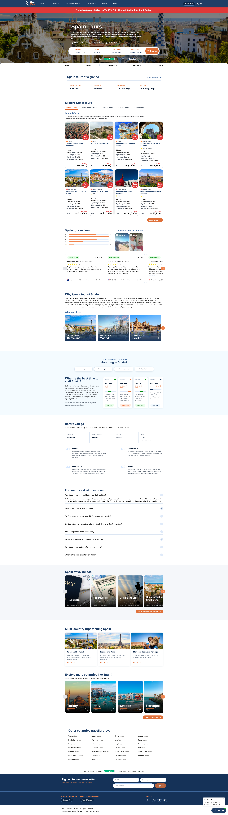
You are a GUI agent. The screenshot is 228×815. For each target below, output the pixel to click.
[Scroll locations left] (65, 328)
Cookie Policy (94, 811)
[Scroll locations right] (163, 328)
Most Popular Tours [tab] (89, 107)
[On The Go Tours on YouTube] (159, 800)
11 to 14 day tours (123, 369)
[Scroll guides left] (65, 591)
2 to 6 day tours (83, 369)
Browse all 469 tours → (154, 77)
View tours (71, 663)
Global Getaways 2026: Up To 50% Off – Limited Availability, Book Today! (114, 10)
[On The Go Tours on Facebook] (148, 800)
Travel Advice (87, 800)
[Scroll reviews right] (163, 268)
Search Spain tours (151, 717)
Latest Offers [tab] (71, 107)
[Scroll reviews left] (65, 268)
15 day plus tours (144, 369)
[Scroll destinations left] (65, 697)
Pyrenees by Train (155, 261)
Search (153, 51)
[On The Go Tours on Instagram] (165, 800)
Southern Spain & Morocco (118, 261)
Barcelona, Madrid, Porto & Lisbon (80, 261)
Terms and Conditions (69, 811)
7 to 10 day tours (103, 369)
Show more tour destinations (148, 611)
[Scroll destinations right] (163, 697)
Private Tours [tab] (123, 107)
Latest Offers (153, 220)
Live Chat (220, 810)
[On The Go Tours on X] (154, 800)
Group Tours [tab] (108, 107)
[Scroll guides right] (163, 591)
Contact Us (189, 4)
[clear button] (85, 52)
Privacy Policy (83, 811)
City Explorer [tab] (139, 107)
